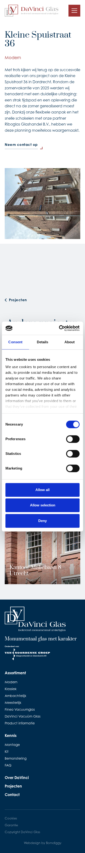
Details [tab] (42, 342)
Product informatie (20, 723)
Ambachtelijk (15, 696)
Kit (6, 751)
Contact (12, 794)
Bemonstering (15, 758)
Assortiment (15, 672)
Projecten (13, 786)
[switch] (73, 439)
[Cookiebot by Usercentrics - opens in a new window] (60, 328)
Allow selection (42, 505)
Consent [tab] (15, 342)
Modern (11, 682)
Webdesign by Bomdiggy (42, 843)
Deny (42, 521)
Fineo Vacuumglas (20, 709)
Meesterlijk (13, 703)
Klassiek (11, 689)
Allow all (42, 490)
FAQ (8, 765)
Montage (12, 745)
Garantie (11, 825)
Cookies (11, 818)
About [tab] (69, 342)
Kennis (11, 735)
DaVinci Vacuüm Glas (22, 716)
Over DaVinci (17, 777)
